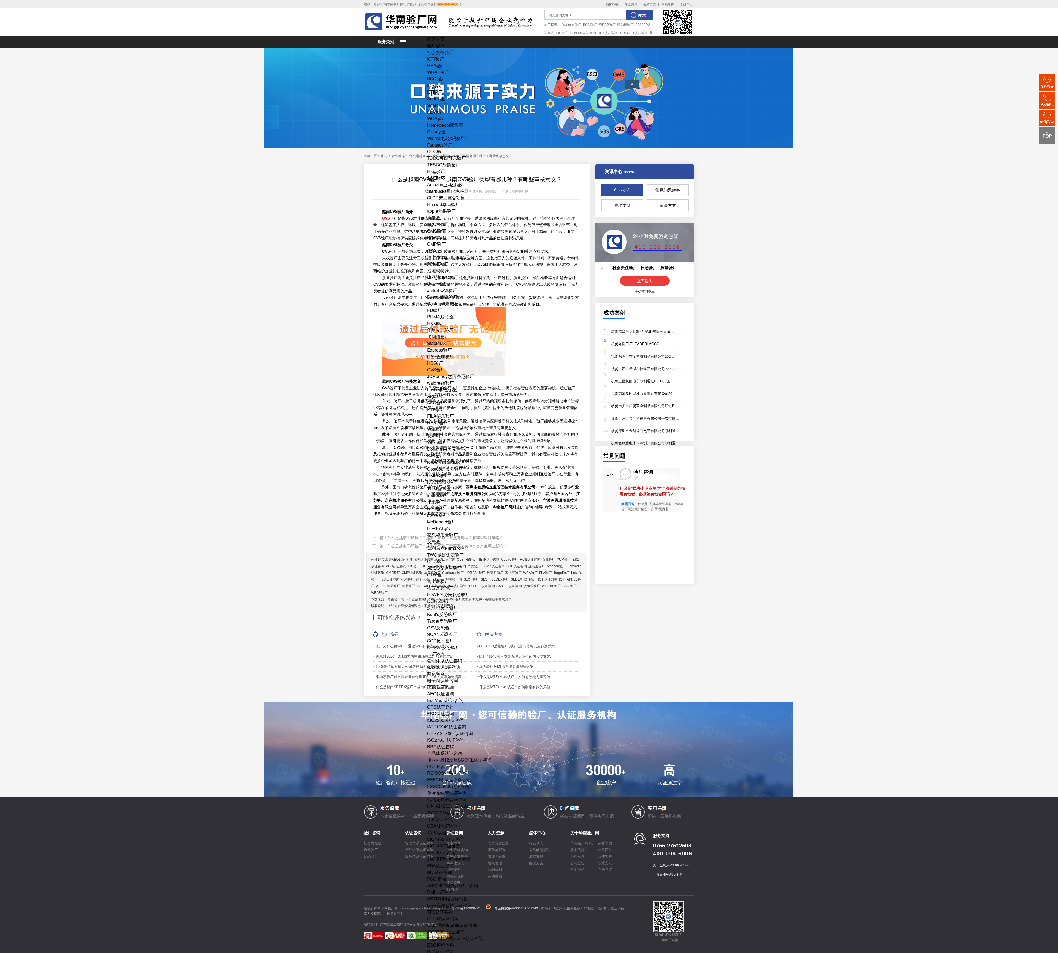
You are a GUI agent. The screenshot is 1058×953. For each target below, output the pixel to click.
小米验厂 (436, 502)
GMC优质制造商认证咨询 (452, 925)
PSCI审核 (436, 879)
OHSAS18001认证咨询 (450, 733)
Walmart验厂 (571, 24)
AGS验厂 (436, 402)
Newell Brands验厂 (446, 462)
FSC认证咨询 (440, 713)
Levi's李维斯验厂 (443, 389)
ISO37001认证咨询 (446, 931)
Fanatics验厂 (439, 145)
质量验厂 (436, 217)
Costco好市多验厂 (445, 469)
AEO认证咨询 (440, 693)
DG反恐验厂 (439, 601)
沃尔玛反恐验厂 (442, 607)
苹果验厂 (408, 585)
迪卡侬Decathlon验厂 (448, 257)
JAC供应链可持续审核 (449, 859)
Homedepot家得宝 (445, 125)
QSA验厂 (436, 250)
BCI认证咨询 (439, 872)
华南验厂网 (396, 598)
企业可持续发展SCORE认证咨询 (459, 760)
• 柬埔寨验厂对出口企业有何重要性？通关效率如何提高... (419, 676)
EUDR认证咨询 (442, 766)
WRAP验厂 (607, 24)
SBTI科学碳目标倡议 (447, 898)
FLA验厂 (435, 112)
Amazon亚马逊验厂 (446, 184)
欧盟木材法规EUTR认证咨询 (455, 938)
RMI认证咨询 (440, 892)
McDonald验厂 (441, 522)
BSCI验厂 (590, 24)
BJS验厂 (435, 455)
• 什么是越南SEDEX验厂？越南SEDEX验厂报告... (413, 686)
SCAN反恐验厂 (442, 634)
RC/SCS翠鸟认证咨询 (449, 773)
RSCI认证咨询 (441, 852)
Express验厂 (439, 350)
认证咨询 (436, 654)
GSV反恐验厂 (440, 627)
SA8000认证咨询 (444, 667)
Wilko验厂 (437, 442)
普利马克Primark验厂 (448, 548)
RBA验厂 (436, 65)
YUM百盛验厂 (441, 488)
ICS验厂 (562, 32)
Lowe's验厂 (438, 515)
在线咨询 (631, 4)
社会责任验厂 (440, 52)
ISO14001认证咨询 (633, 32)
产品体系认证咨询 (444, 753)
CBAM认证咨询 (442, 826)
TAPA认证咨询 (441, 832)
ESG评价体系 (440, 945)
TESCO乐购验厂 (443, 164)
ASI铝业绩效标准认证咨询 (452, 885)
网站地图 (667, 4)
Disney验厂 (438, 131)
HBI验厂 (435, 363)
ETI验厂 (435, 92)
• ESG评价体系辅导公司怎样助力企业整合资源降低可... (417, 666)
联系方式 (649, 4)
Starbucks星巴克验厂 (448, 191)
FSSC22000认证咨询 (448, 786)
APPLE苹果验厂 (388, 585)
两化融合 (436, 674)
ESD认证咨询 (440, 687)
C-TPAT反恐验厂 (443, 647)
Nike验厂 (436, 508)
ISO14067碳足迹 (443, 846)
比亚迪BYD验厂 (442, 277)
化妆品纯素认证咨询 (447, 793)
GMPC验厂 (438, 475)
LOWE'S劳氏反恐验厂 (448, 594)
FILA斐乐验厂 (440, 416)
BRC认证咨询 (440, 746)
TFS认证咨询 (440, 912)
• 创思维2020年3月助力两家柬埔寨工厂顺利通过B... (414, 656)
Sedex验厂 (438, 98)
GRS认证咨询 (440, 707)
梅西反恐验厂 (440, 588)
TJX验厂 (435, 436)
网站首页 (436, 39)
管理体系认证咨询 (444, 660)
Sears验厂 (437, 105)
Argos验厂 (437, 396)
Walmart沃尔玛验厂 (446, 138)
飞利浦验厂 (438, 336)
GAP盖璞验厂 (440, 356)
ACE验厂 (436, 178)
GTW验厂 (436, 574)
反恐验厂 (436, 541)
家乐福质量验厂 (442, 535)
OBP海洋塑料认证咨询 (449, 905)
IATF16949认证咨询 (446, 726)
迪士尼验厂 (424, 579)
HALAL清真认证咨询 (447, 806)
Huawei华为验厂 (443, 204)
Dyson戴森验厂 (442, 297)
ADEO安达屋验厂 (444, 568)
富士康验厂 (438, 581)
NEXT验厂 (437, 422)
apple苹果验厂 (441, 211)
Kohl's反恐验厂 (442, 614)
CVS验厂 (436, 369)
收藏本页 (686, 4)
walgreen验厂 (440, 383)
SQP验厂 (436, 237)
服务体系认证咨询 (419, 856)
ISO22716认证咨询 (446, 812)
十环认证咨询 (440, 819)
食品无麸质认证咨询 (447, 799)
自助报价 (612, 4)
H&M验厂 (436, 323)
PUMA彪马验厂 (442, 317)
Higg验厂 (436, 171)
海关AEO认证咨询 (398, 559)
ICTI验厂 (435, 59)
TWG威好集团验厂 (445, 555)
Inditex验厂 (438, 495)
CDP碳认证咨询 (443, 918)
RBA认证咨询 (608, 32)
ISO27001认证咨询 (446, 740)
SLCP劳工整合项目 (446, 198)
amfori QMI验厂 (442, 290)
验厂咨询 (436, 45)
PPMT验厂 (437, 264)
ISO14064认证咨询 (446, 839)
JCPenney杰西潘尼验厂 (450, 376)
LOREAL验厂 (440, 528)
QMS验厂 (436, 231)
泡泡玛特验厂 (440, 270)
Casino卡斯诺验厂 (445, 303)
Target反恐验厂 (442, 621)
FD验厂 (434, 310)
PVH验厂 (436, 409)
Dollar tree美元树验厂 (448, 449)
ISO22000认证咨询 (446, 720)
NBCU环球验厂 (442, 482)
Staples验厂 (439, 343)
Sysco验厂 (437, 283)
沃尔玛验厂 (625, 24)
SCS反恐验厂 (440, 641)
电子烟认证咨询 (442, 680)
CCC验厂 (436, 561)
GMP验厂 (436, 244)
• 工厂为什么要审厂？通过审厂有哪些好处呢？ (410, 646)
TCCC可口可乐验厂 (446, 158)
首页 (383, 155)
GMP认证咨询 (412, 572)
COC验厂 (436, 151)
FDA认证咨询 (440, 865)
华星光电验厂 (440, 330)
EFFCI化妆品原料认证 (449, 779)
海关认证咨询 (423, 559)
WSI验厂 (435, 429)
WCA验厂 (436, 118)
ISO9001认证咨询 (583, 32)
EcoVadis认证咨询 (445, 700)
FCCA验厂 (437, 224)
